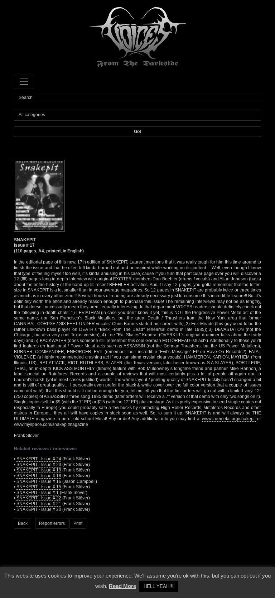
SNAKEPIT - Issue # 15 (38, 486)
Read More (122, 586)
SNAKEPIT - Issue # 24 (38, 458)
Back (23, 523)
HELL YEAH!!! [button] (159, 586)
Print (77, 523)
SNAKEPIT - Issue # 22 (38, 497)
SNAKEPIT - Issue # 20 (38, 509)
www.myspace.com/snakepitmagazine (51, 424)
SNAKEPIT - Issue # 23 (38, 464)
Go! (137, 131)
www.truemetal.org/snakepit (229, 418)
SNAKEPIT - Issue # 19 (38, 470)
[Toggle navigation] (24, 82)
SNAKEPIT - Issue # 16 (38, 481)
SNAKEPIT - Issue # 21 (38, 503)
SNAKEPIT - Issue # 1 (37, 492)
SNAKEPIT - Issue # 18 (38, 475)
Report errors (52, 523)
